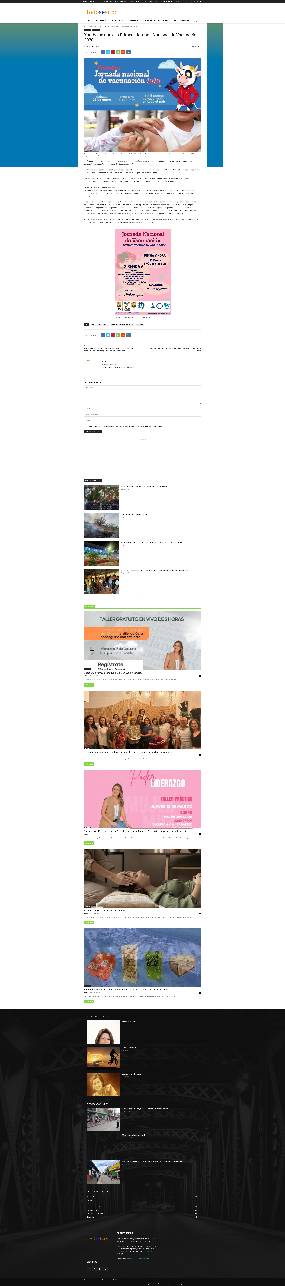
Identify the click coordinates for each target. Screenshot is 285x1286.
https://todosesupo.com (109, 364)
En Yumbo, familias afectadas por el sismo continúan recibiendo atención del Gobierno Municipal (154, 570)
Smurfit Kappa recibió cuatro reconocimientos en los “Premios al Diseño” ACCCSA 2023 (129, 989)
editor (91, 46)
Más (141, 598)
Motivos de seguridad (129, 1021)
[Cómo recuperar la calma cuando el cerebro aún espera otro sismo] (101, 497)
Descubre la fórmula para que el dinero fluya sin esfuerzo (113, 672)
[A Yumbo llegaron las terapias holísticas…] (142, 878)
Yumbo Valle (139, 324)
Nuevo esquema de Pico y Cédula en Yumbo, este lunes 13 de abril (145, 1109)
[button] (195, 20)
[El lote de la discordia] (103, 1058)
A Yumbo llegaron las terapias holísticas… (105, 910)
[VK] (128, 52)
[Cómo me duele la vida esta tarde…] (103, 1146)
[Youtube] (200, 1)
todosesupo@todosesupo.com (138, 1259)
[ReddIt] (123, 52)
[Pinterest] (113, 52)
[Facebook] (188, 1)
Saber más (89, 685)
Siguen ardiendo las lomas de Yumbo (134, 514)
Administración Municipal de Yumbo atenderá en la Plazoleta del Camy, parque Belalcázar (152, 542)
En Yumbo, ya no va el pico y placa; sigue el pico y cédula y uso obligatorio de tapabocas (152, 1161)
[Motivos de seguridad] (103, 1032)
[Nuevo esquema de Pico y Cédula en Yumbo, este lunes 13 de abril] (103, 1119)
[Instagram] (191, 1)
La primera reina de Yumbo (131, 1074)
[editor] (85, 46)
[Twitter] (194, 1)
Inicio (85, 27)
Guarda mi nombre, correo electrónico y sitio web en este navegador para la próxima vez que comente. (124, 426)
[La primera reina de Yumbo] (103, 1084)
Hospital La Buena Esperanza (99, 324)
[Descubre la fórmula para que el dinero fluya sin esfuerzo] (142, 640)
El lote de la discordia (129, 1048)
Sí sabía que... (95, 30)
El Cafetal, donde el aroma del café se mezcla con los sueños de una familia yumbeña (128, 752)
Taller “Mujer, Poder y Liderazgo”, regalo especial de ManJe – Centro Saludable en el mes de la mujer (136, 831)
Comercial (87, 669)
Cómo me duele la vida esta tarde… (134, 1135)
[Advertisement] (161, 11)
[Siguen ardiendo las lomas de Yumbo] (101, 525)
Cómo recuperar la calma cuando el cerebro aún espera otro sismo (144, 486)
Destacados (92, 27)
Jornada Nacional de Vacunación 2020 (122, 324)
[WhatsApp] (118, 52)
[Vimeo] (197, 1)
